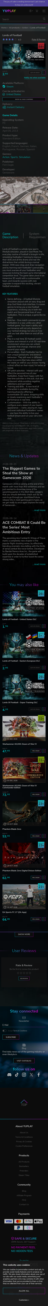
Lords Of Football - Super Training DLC (20, 702)
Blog (24, 1191)
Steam (10, 86)
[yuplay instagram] (24, 1075)
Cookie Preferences (24, 1146)
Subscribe (11, 1037)
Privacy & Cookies (24, 1141)
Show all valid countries (24, 99)
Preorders (24, 1171)
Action (25, 27)
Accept (17, 1031)
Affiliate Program (24, 1195)
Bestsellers (24, 1166)
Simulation (24, 157)
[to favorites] (44, 72)
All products (14, 27)
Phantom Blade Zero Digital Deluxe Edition (21, 870)
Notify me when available (35, 77)
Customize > (24, 1300)
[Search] (44, 19)
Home (4, 27)
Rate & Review (39, 39)
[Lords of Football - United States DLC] (24, 603)
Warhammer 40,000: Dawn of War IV (19, 744)
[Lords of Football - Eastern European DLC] (24, 645)
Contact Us (24, 1204)
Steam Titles (24, 1175)
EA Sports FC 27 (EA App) (14, 912)
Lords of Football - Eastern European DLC (21, 661)
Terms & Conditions (20, 1031)
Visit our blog (24, 1061)
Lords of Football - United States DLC (19, 619)
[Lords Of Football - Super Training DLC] (24, 687)
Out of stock (35, 73)
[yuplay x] (31, 1075)
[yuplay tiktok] (17, 1075)
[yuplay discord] (9, 1075)
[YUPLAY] (9, 11)
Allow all (24, 1291)
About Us (24, 1132)
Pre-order (36, 751)
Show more (24, 934)
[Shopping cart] (37, 10)
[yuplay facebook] (39, 1075)
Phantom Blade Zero (11, 829)
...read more (39, 510)
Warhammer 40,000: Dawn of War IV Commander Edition (19, 786)
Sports (14, 157)
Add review (24, 978)
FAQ (24, 1200)
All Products (24, 1162)
